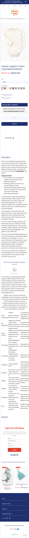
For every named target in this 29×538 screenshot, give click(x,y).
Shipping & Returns (7, 95)
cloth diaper (20, 171)
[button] (8, 137)
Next (27, 42)
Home (2, 18)
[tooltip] (13, 138)
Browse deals (17, 1)
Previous (1, 42)
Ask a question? (7, 98)
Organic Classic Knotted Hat (21, 484)
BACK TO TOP (14, 534)
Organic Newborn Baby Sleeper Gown (7, 484)
